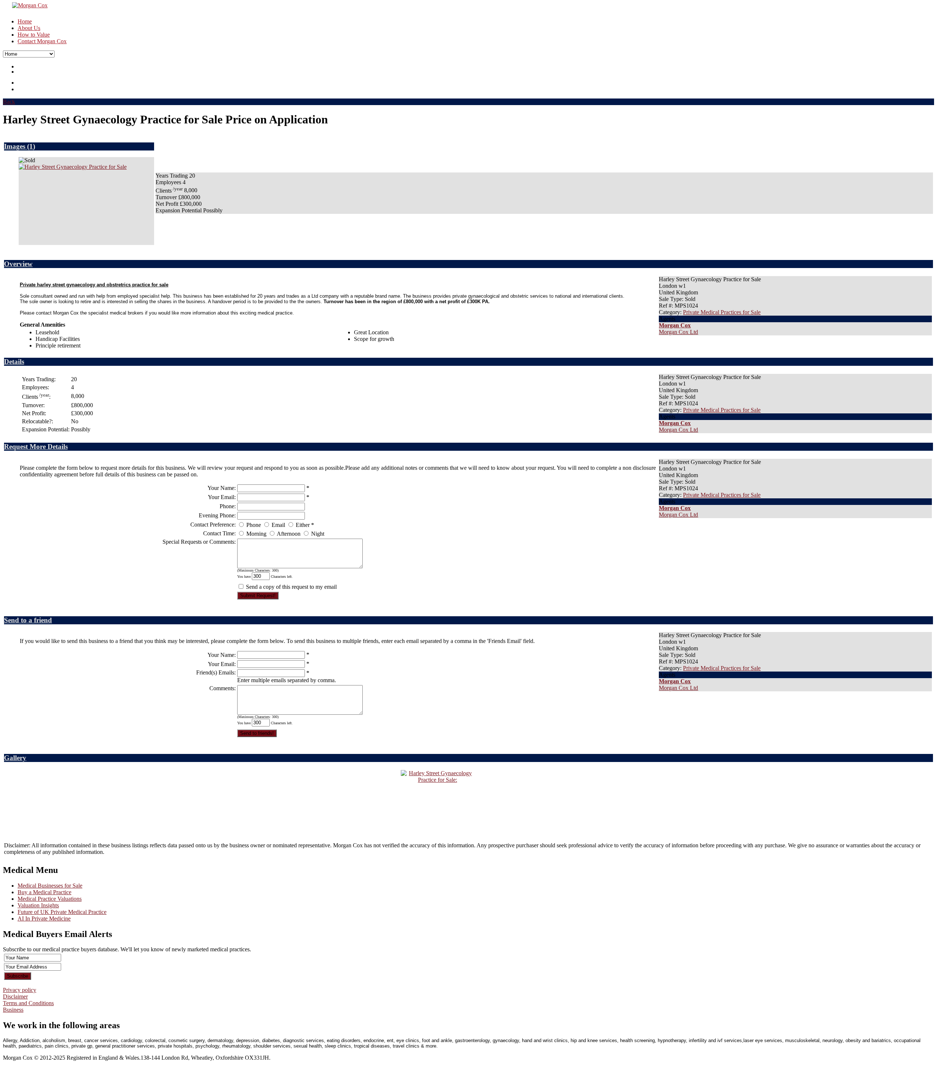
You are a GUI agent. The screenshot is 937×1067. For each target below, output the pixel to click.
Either (303, 525)
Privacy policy (19, 990)
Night (317, 534)
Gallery (15, 758)
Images (15, 146)
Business (13, 1010)
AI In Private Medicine (44, 918)
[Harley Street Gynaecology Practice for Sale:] (437, 780)
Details (14, 361)
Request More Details (36, 446)
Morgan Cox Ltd (678, 332)
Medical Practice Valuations (50, 899)
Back (9, 101)
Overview (18, 264)
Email (278, 525)
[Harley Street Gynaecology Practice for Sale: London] (73, 167)
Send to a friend (28, 620)
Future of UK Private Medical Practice (62, 912)
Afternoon (288, 534)
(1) (31, 146)
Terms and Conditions (28, 1003)
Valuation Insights (38, 905)
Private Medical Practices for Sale (722, 312)
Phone (253, 525)
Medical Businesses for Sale (50, 885)
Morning (256, 534)
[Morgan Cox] (25, 5)
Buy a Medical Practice (44, 892)
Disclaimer (15, 996)
